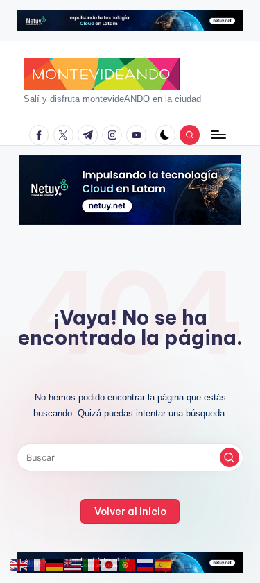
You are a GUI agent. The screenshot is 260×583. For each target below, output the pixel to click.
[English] (19, 564)
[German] (55, 564)
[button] (229, 457)
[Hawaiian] (73, 564)
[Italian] (92, 564)
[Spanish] (164, 564)
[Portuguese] (128, 564)
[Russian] (146, 564)
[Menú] (218, 135)
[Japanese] (110, 564)
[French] (37, 564)
